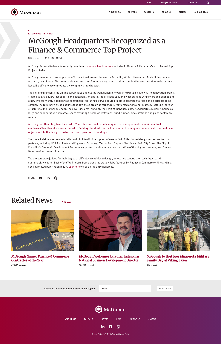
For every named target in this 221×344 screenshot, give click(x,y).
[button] (40, 178)
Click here (74, 166)
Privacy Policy (124, 334)
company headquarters (99, 66)
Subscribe (165, 288)
